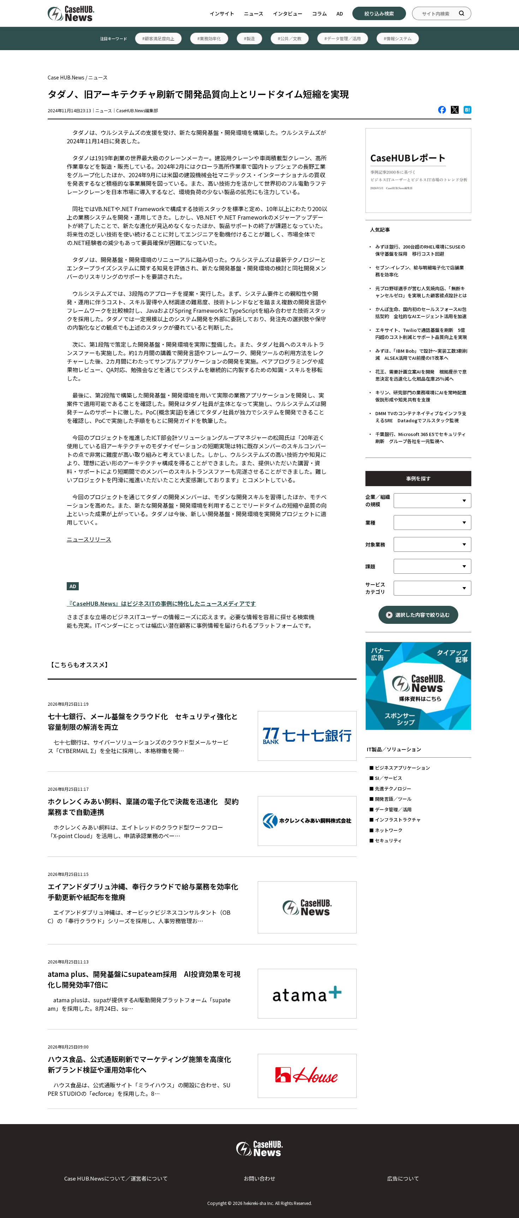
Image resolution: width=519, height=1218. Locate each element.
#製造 (249, 38)
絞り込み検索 (379, 13)
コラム (319, 13)
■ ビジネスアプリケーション (399, 767)
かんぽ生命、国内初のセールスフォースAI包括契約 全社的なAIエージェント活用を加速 (421, 313)
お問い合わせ (259, 1178)
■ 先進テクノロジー (390, 788)
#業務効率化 (209, 38)
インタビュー (288, 13)
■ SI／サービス (385, 778)
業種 (370, 522)
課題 (370, 566)
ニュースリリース (89, 539)
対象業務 (375, 544)
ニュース (253, 13)
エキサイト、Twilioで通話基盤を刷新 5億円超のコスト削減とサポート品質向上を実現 (421, 333)
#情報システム (398, 38)
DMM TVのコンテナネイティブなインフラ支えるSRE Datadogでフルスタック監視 (420, 417)
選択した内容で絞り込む (422, 614)
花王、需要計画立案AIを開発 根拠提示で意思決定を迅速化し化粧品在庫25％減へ (421, 375)
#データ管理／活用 (342, 38)
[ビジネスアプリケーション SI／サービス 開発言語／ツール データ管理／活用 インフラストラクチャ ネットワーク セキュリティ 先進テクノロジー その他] (432, 588)
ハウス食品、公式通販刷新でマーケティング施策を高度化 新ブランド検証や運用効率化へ (143, 1064)
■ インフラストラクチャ (395, 819)
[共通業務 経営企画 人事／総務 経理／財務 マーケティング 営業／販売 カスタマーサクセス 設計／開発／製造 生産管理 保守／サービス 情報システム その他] (432, 544)
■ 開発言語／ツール (390, 798)
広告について (403, 1178)
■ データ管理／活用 (390, 809)
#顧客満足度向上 (158, 38)
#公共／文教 (290, 38)
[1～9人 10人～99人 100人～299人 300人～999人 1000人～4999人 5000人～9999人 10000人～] (432, 500)
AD (339, 13)
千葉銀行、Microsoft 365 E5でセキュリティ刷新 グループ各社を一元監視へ (420, 437)
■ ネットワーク (385, 830)
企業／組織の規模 (377, 500)
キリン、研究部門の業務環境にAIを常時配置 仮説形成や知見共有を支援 (423, 396)
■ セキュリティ (385, 840)
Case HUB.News (66, 77)
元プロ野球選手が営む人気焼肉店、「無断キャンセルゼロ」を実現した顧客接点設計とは (421, 292)
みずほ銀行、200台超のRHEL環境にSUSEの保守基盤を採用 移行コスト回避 (420, 250)
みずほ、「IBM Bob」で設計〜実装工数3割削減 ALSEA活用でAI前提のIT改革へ (421, 354)
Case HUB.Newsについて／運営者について (116, 1178)
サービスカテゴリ (375, 588)
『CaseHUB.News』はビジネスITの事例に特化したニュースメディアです (161, 603)
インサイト (222, 13)
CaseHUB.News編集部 (137, 110)
